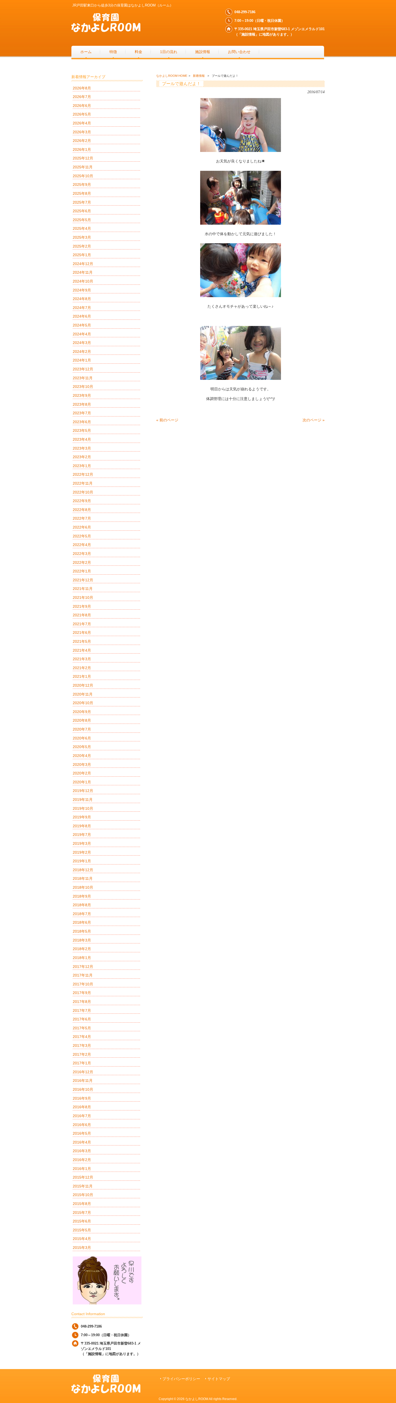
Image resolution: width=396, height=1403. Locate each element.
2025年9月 (82, 184)
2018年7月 (82, 914)
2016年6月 (82, 1125)
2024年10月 (83, 281)
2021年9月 (82, 606)
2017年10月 (83, 984)
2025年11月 (83, 167)
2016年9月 (82, 1098)
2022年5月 (82, 536)
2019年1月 (82, 861)
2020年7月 (82, 729)
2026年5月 (82, 114)
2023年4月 (82, 439)
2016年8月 (82, 1107)
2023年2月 (82, 457)
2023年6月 (82, 422)
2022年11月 (83, 483)
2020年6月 (82, 738)
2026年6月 (82, 105)
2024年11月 (83, 272)
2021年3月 (82, 659)
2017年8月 (82, 1001)
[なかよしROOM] (105, 30)
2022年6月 (82, 527)
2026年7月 (82, 97)
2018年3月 (82, 940)
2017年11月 (83, 975)
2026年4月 (82, 123)
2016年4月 (82, 1142)
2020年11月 (83, 694)
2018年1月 (82, 958)
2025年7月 (82, 202)
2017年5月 (82, 1028)
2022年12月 (83, 474)
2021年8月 (82, 615)
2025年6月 (82, 211)
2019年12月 (83, 791)
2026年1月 (82, 149)
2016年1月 (82, 1168)
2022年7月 (82, 518)
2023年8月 (82, 404)
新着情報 (199, 75)
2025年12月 (83, 158)
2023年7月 (82, 413)
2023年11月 (83, 378)
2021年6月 (82, 632)
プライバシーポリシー (181, 1379)
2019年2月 (82, 852)
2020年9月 (82, 712)
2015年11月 (83, 1186)
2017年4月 (82, 1036)
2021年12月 (83, 580)
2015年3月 (82, 1247)
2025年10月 (83, 176)
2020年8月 (82, 720)
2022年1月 (82, 571)
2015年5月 (82, 1230)
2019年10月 (83, 808)
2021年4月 (82, 650)
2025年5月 (82, 220)
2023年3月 (82, 448)
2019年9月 (82, 817)
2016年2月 (82, 1160)
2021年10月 (83, 597)
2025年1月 (82, 255)
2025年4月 (82, 228)
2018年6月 (82, 922)
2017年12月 (83, 966)
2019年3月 (82, 843)
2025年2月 (82, 246)
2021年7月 (82, 624)
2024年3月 (82, 343)
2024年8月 (82, 299)
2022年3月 (82, 553)
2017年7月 (82, 1010)
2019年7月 (82, 834)
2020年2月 (82, 773)
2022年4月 (82, 545)
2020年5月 (82, 747)
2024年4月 (82, 334)
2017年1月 (82, 1063)
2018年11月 (83, 878)
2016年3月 (82, 1151)
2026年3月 (82, 132)
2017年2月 (82, 1054)
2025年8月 (82, 193)
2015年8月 (82, 1203)
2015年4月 (82, 1239)
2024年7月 (82, 307)
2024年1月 (82, 360)
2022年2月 (82, 562)
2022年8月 (82, 510)
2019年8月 (82, 826)
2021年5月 (82, 641)
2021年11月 (83, 588)
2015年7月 (82, 1212)
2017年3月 (82, 1045)
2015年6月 (82, 1221)
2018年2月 (82, 949)
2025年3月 (82, 237)
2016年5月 (82, 1133)
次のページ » (314, 420)
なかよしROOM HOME (171, 75)
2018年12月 (83, 870)
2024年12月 (83, 264)
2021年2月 (82, 668)
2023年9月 (82, 395)
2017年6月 (82, 1019)
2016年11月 (83, 1080)
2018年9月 (82, 896)
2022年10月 (83, 492)
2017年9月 (82, 993)
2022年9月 (82, 501)
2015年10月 (83, 1195)
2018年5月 (82, 931)
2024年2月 (82, 351)
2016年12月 (83, 1072)
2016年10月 (83, 1089)
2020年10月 (83, 703)
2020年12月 (83, 685)
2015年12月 (83, 1177)
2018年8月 (82, 905)
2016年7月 (82, 1116)
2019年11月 (83, 799)
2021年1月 (82, 676)
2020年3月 (82, 764)
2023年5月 (82, 430)
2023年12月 (83, 369)
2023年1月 (82, 466)
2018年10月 (83, 887)
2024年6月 (82, 316)
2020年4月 (82, 755)
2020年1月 (82, 782)
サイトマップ (218, 1379)
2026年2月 (82, 140)
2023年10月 (83, 386)
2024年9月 (82, 290)
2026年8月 (82, 88)
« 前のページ (167, 420)
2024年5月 (82, 325)
